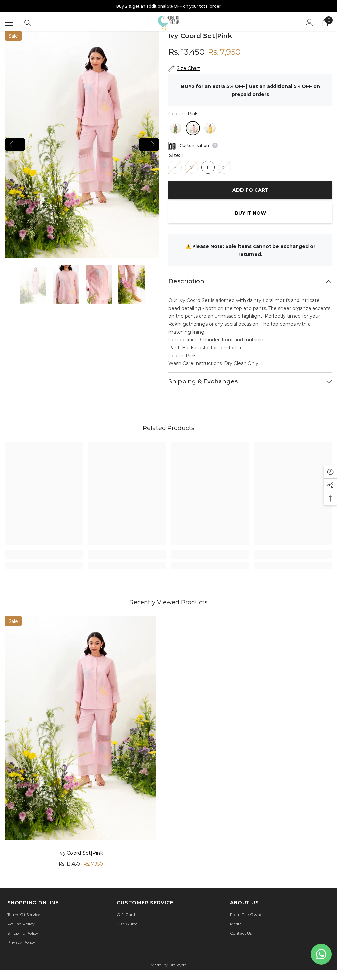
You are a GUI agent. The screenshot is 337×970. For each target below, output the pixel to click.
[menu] (9, 23)
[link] (44, 554)
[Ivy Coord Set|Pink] (80, 728)
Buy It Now (250, 213)
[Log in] (309, 22)
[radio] (175, 128)
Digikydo (178, 964)
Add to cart (250, 190)
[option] (168, 6)
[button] (15, 144)
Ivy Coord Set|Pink (80, 853)
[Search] (28, 23)
